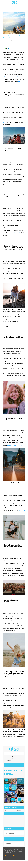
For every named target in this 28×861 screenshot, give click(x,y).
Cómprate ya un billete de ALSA (15, 445)
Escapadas (7, 44)
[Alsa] (14, 749)
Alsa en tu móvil (10, 756)
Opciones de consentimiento (10, 855)
